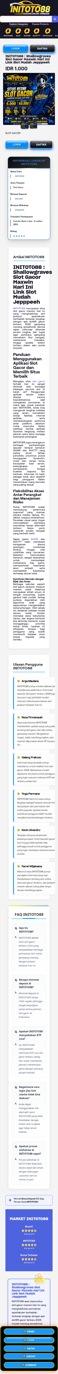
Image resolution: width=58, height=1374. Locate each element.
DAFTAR (42, 48)
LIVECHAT (30, 1356)
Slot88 (34, 539)
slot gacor (38, 381)
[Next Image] (52, 99)
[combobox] (26, 19)
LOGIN (16, 48)
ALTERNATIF (30, 1364)
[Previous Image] (5, 99)
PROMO (30, 1330)
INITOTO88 (19, 308)
